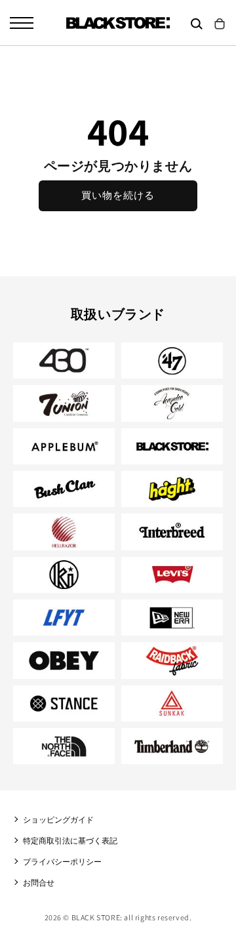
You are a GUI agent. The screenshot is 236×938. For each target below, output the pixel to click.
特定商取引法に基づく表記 (70, 841)
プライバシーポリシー (62, 862)
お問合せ (38, 882)
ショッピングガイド (58, 820)
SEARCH (196, 23)
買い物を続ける (118, 195)
